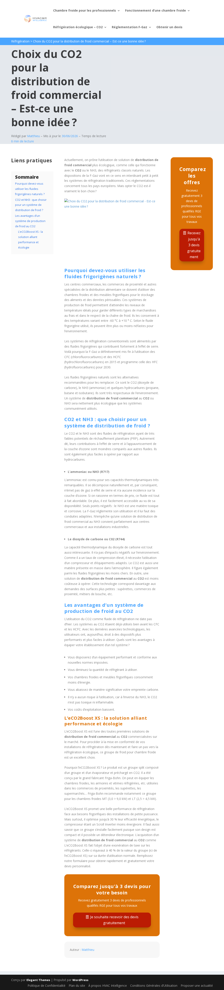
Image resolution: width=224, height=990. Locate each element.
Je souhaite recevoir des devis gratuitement (114, 920)
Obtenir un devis (169, 27)
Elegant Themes (38, 980)
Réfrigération (20, 41)
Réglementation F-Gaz (129, 27)
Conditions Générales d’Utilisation (153, 985)
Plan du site (77, 985)
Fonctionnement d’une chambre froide (155, 10)
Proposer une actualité (197, 985)
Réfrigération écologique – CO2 (78, 27)
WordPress (80, 980)
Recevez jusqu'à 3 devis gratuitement (194, 245)
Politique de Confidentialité (46, 985)
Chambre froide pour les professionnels (84, 10)
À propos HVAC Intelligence (107, 985)
